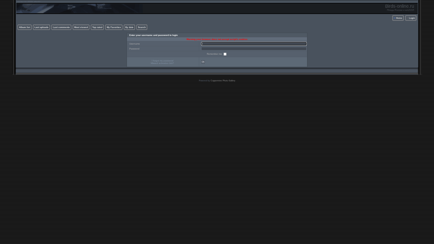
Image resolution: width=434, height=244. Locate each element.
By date (129, 27)
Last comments (61, 27)
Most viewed (81, 27)
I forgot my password (162, 60)
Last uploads (41, 27)
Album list (24, 27)
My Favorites (114, 27)
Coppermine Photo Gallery (223, 81)
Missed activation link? (162, 63)
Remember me (215, 54)
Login (412, 18)
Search (142, 27)
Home (399, 18)
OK (203, 62)
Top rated (97, 27)
